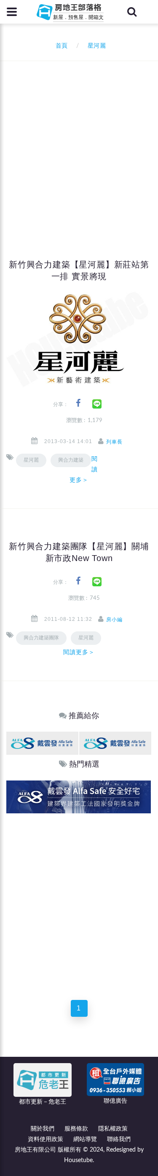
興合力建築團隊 (41, 638)
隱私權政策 (113, 1129)
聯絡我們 (119, 1139)
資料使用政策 (45, 1139)
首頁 (59, 46)
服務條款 (76, 1129)
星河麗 (31, 460)
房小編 (114, 620)
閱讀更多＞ (84, 469)
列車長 (114, 442)
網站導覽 (85, 1139)
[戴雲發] (42, 743)
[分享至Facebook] (78, 403)
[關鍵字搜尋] (132, 12)
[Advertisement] (79, 144)
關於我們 (42, 1129)
